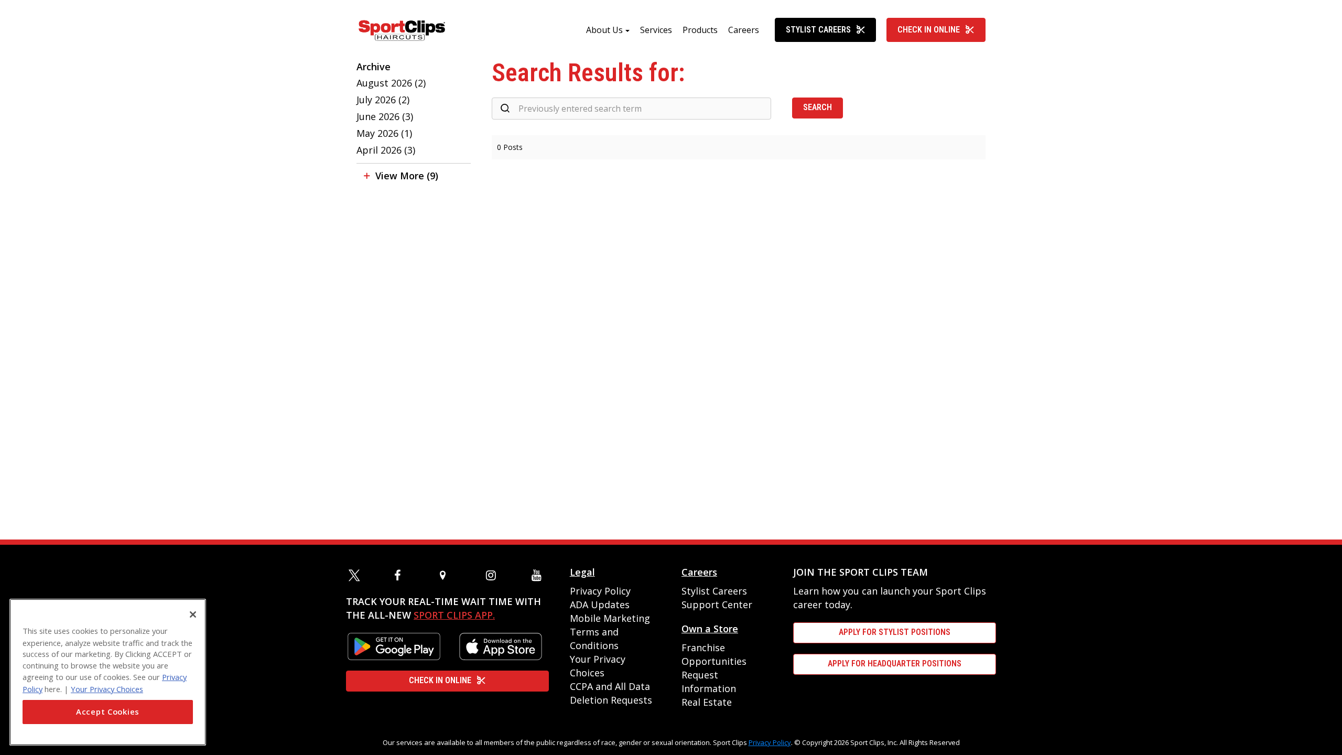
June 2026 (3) (384, 116)
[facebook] (402, 575)
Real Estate (706, 702)
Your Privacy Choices (107, 688)
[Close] (192, 614)
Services (656, 30)
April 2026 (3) (385, 150)
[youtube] (539, 575)
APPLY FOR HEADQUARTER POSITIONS (894, 663)
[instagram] (493, 575)
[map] (447, 575)
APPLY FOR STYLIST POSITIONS (894, 632)
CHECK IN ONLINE (440, 680)
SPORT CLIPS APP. (454, 615)
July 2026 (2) (382, 99)
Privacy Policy (600, 591)
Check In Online (928, 30)
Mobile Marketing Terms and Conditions (610, 632)
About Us (604, 30)
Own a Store (709, 628)
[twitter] (356, 575)
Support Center (716, 604)
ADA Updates (600, 604)
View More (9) (406, 175)
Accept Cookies (107, 712)
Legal (582, 572)
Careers (743, 30)
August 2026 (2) (391, 83)
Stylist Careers (818, 30)
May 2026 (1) (384, 133)
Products (700, 30)
